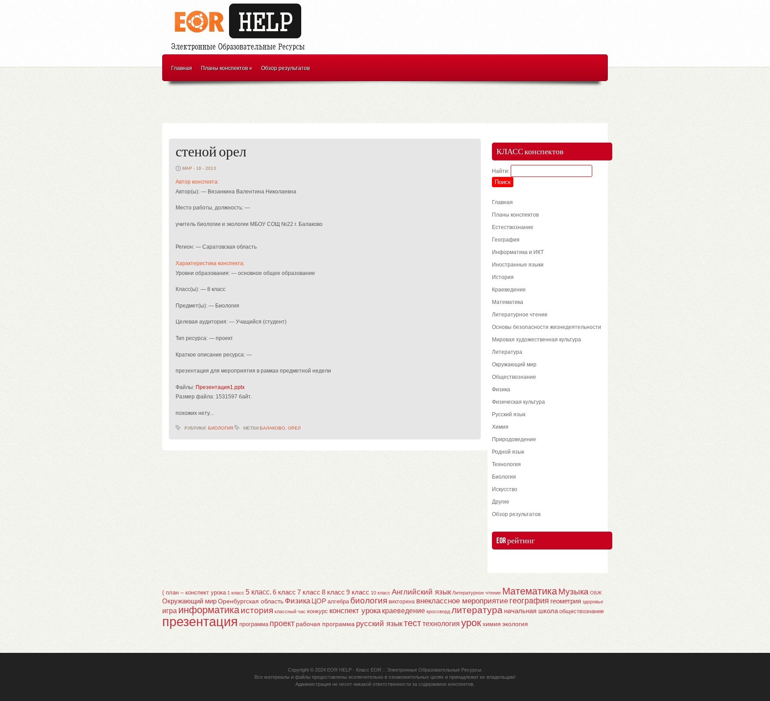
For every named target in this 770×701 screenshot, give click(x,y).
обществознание (581, 611)
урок (471, 622)
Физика (501, 389)
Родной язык (508, 452)
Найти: (500, 171)
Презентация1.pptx (220, 387)
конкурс (317, 611)
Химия (500, 427)
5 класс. (258, 592)
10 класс (380, 592)
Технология (506, 464)
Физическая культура (518, 402)
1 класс (235, 592)
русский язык (379, 623)
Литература (507, 352)
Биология (220, 428)
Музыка (573, 591)
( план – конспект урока (194, 592)
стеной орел (211, 152)
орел (294, 428)
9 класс (357, 592)
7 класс (308, 592)
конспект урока (355, 610)
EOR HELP (339, 669)
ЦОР (318, 601)
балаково (272, 428)
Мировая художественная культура (536, 339)
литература (477, 610)
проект (282, 623)
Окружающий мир (514, 364)
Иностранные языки (518, 265)
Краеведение (509, 290)
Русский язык (508, 414)
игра (169, 611)
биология (368, 600)
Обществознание (514, 377)
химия (492, 624)
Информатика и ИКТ (518, 252)
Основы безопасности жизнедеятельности (546, 327)
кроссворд (438, 611)
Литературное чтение (520, 315)
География (506, 240)
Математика (507, 302)
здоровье (592, 601)
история (257, 610)
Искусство (504, 489)
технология (441, 623)
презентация (200, 621)
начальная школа (531, 611)
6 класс (284, 592)
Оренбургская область (250, 601)
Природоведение (514, 439)
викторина (402, 602)
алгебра (338, 601)
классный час (290, 611)
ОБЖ (596, 592)
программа (253, 624)
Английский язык (421, 591)
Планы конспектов (226, 68)
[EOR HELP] (240, 52)
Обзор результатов (285, 68)
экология (515, 624)
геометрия (565, 601)
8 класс (333, 592)
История (503, 277)
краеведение (403, 611)
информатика (208, 609)
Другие (500, 502)
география (529, 600)
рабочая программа (325, 623)
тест (412, 623)
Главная (181, 68)
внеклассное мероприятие (462, 601)
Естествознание (512, 227)
